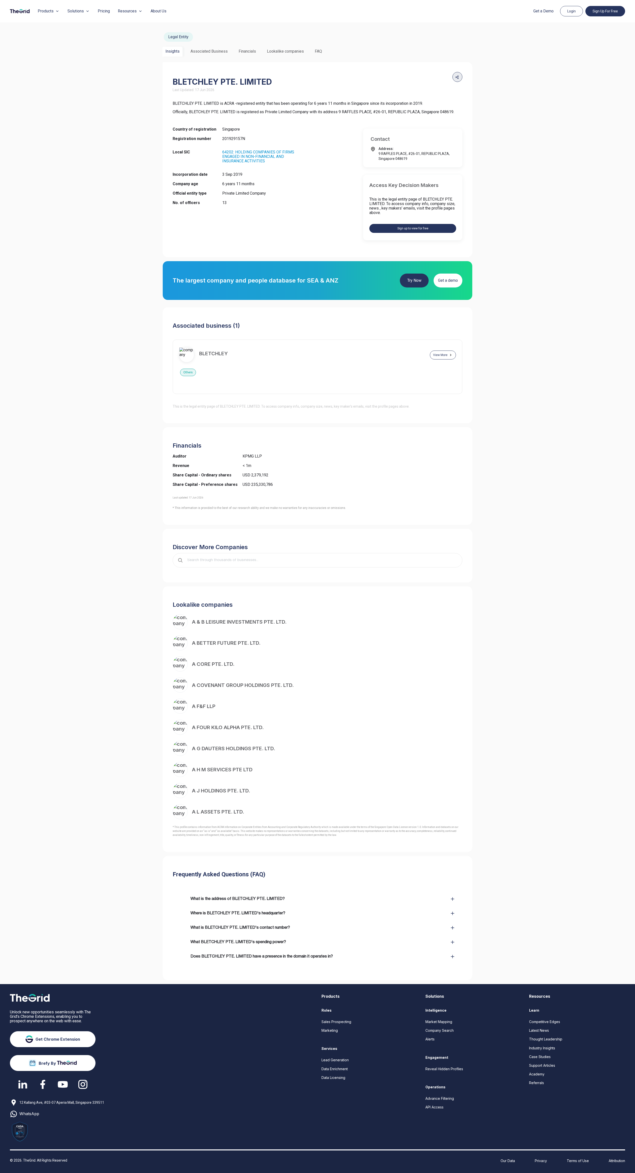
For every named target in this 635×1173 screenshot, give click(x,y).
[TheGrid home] (20, 11)
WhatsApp (29, 1113)
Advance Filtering (439, 1098)
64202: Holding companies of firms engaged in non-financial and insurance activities (258, 156)
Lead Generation (335, 1060)
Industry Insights (542, 1048)
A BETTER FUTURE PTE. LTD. (226, 643)
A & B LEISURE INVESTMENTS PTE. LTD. (239, 622)
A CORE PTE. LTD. (213, 664)
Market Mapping (438, 1022)
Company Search (439, 1030)
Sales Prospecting (336, 1022)
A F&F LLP (203, 706)
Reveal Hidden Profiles (444, 1069)
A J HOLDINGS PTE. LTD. (221, 791)
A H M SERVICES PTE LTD (222, 770)
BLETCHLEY (213, 353)
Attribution (617, 1161)
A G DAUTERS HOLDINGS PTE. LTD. (233, 748)
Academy (536, 1074)
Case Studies (540, 1057)
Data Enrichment (334, 1069)
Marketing (329, 1030)
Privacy (541, 1161)
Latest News (539, 1030)
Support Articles (542, 1065)
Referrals (536, 1083)
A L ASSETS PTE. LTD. (218, 812)
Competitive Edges (544, 1022)
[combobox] (321, 560)
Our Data (508, 1161)
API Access (434, 1107)
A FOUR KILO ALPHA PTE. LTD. (228, 727)
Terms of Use (578, 1161)
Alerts (430, 1039)
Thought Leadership (545, 1039)
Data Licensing (333, 1077)
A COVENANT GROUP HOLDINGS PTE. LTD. (243, 685)
